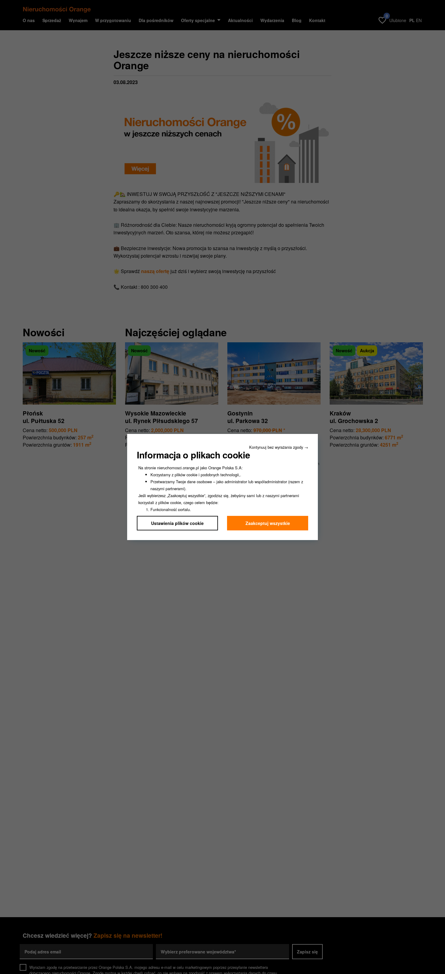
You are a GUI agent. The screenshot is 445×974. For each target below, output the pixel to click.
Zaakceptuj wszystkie (268, 523)
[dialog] (222, 487)
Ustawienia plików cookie (177, 523)
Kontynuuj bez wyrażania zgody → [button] (278, 447)
